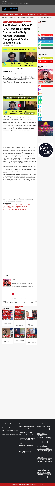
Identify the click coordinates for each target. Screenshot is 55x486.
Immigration (48, 448)
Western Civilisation (5, 318)
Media (19, 21)
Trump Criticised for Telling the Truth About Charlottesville (15, 206)
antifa (9, 298)
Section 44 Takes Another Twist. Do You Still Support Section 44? (16, 204)
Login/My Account (19, 3)
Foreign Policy (40, 444)
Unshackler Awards (31, 14)
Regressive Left (17, 313)
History (41, 14)
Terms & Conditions (11, 3)
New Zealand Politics (41, 457)
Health (45, 446)
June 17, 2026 (9, 323)
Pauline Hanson (25, 298)
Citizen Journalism (5, 311)
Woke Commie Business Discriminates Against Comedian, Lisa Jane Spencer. (26, 429)
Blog (25, 14)
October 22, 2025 (22, 340)
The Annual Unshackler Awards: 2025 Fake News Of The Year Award (27, 448)
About (24, 3)
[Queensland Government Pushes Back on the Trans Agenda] (31, 315)
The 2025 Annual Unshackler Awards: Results (26, 442)
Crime (42, 431)
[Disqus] (19, 360)
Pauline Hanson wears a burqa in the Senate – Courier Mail (15, 209)
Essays (37, 14)
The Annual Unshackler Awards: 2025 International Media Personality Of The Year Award (26, 453)
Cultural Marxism (41, 433)
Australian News (11, 21)
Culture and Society (41, 435)
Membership (17, 14)
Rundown (9, 317)
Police (49, 459)
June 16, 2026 (21, 325)
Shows (7, 14)
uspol (31, 298)
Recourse (50, 461)
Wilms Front (44, 476)
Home (4, 14)
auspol (11, 298)
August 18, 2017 (10, 45)
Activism (16, 306)
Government (8, 313)
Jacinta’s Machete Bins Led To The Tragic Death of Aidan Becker (27, 435)
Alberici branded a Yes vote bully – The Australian (13, 207)
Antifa (7, 21)
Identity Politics (21, 310)
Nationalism (22, 21)
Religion (47, 463)
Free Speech (4, 313)
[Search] (52, 14)
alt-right (6, 298)
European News (46, 439)
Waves (38, 476)
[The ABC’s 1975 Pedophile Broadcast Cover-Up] (7, 333)
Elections (4, 312)
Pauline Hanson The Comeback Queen (26, 426)
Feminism (7, 312)
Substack (11, 14)
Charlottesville (19, 298)
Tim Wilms (5, 45)
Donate (22, 14)
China (38, 431)
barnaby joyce (15, 298)
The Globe (39, 472)
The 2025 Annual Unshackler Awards (26, 445)
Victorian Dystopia (17, 335)
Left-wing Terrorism (17, 311)
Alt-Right (4, 21)
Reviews (45, 14)
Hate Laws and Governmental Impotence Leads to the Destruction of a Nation (27, 439)
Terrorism (46, 470)
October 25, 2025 (10, 341)
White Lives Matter (17, 318)
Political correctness (17, 312)
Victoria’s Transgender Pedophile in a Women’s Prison (31, 340)
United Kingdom (46, 472)
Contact (27, 3)
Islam (50, 450)
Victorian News (17, 336)
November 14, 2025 (30, 325)
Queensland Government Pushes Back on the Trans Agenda (31, 322)
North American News (28, 21)
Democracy (10, 311)
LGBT (33, 317)
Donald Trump (16, 21)
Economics (47, 437)
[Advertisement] (20, 138)
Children (4, 336)
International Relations (42, 450)
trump (29, 298)
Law (27, 335)
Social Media (40, 470)
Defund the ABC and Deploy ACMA (25, 432)
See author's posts (17, 291)
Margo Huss (5, 323)
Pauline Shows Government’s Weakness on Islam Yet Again (29, 302)
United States (40, 474)
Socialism (50, 468)
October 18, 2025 (34, 342)
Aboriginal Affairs (41, 426)
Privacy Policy (4, 3)
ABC (3, 335)
